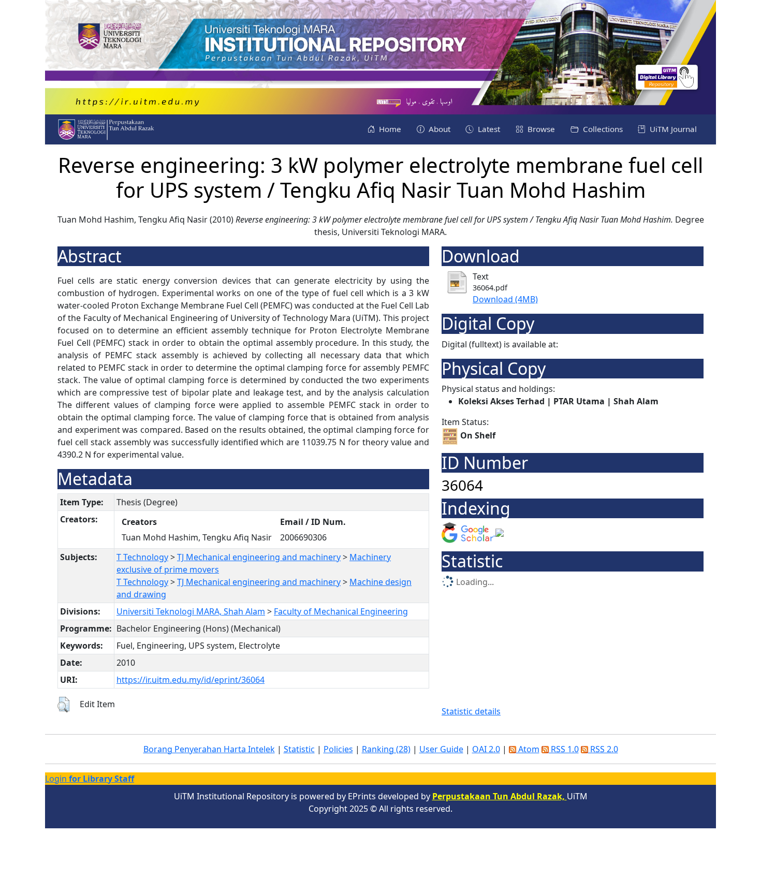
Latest (488, 129)
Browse (540, 129)
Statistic (299, 749)
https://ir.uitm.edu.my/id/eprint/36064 (190, 679)
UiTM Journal (672, 129)
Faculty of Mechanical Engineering (341, 611)
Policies (338, 749)
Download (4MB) (505, 299)
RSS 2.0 (603, 749)
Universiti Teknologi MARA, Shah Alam (190, 611)
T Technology (142, 557)
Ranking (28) (386, 749)
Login (89, 778)
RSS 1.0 (564, 749)
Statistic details (471, 711)
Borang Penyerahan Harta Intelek (209, 749)
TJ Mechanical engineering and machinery (259, 557)
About (438, 129)
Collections (602, 129)
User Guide (441, 749)
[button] (63, 704)
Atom (527, 749)
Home (389, 129)
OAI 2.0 (486, 749)
